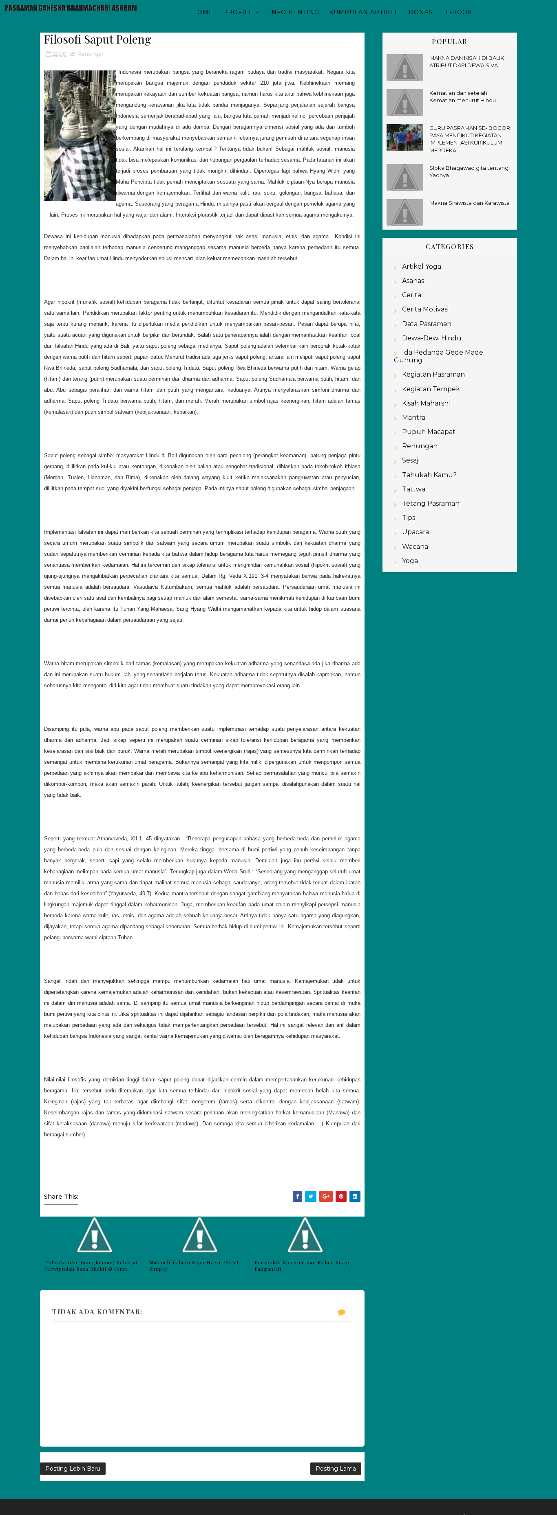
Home (202, 12)
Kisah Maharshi (426, 403)
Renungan (91, 53)
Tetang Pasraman (431, 503)
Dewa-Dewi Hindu (432, 338)
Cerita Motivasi (425, 309)
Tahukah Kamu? (429, 475)
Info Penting (294, 12)
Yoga (410, 561)
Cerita (411, 295)
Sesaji (411, 460)
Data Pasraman (426, 324)
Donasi (422, 12)
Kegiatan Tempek (431, 389)
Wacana (415, 546)
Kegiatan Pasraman (433, 374)
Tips (408, 518)
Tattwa (413, 489)
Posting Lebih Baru (72, 1468)
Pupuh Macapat (428, 432)
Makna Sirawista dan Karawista (469, 203)
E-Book (458, 12)
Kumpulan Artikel (364, 12)
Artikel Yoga (421, 266)
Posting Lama (336, 1468)
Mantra (413, 417)
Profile (238, 12)
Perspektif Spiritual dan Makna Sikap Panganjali (301, 1265)
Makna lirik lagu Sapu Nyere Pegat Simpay (194, 1265)
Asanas (413, 281)
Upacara (415, 532)
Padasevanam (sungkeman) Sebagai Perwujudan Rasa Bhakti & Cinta (90, 1265)
